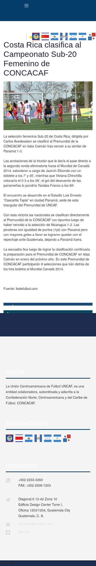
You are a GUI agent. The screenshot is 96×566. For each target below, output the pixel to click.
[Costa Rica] (19, 438)
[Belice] (9, 438)
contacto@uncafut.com (35, 523)
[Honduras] (47, 438)
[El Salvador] (28, 438)
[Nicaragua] (57, 438)
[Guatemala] (38, 438)
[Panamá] (67, 438)
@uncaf (24, 531)
